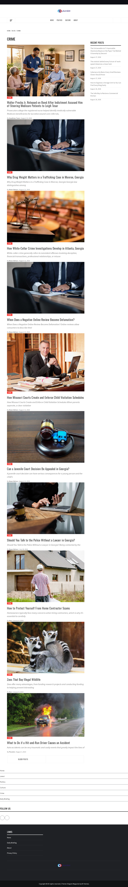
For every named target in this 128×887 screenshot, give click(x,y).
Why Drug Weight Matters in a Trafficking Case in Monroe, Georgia (45, 177)
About (76, 20)
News (52, 20)
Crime (9, 97)
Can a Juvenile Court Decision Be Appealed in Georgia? (38, 469)
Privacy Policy (12, 853)
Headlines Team (14, 118)
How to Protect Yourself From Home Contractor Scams (38, 608)
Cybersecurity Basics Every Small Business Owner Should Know (105, 73)
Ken (10, 621)
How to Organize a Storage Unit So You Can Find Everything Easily (105, 84)
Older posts (23, 759)
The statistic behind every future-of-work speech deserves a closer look (105, 62)
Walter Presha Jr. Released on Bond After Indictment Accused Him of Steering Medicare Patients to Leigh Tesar (45, 104)
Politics (59, 20)
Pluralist (12, 752)
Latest (2, 776)
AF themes (85, 884)
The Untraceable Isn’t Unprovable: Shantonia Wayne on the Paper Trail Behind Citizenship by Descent (105, 51)
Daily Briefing (5, 799)
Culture (68, 20)
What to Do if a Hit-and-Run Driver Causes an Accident (38, 742)
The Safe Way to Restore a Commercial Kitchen (104, 94)
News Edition (13, 190)
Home (2, 771)
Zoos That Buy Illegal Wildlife (23, 679)
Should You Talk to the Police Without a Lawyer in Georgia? (41, 540)
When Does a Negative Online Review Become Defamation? (41, 319)
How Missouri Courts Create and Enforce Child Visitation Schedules (45, 397)
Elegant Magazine (73, 884)
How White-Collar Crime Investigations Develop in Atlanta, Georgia (45, 248)
